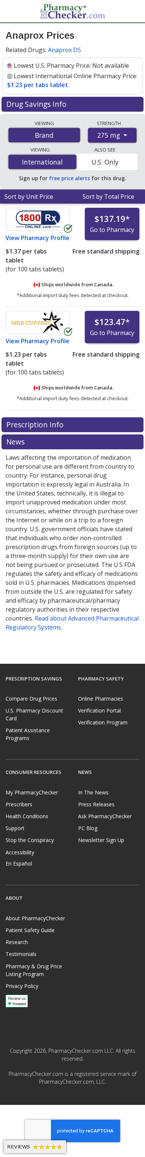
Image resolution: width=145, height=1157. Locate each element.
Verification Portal (99, 710)
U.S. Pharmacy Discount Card (34, 714)
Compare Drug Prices (31, 698)
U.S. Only (105, 161)
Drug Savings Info (37, 104)
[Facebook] (64, 1098)
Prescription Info (35, 425)
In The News (93, 792)
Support (15, 828)
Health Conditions (27, 816)
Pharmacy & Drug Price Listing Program (34, 970)
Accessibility (20, 852)
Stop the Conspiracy (30, 840)
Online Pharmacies (100, 698)
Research (17, 942)
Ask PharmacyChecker (105, 816)
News (16, 442)
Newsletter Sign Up (101, 840)
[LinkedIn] (80, 1098)
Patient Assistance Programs (28, 734)
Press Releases (96, 804)
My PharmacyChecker (32, 792)
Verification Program (103, 722)
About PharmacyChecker (35, 918)
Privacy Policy (22, 985)
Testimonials (21, 953)
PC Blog (87, 828)
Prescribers (19, 804)
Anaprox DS (64, 50)
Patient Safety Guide (30, 930)
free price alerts (69, 178)
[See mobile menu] (11, 10)
